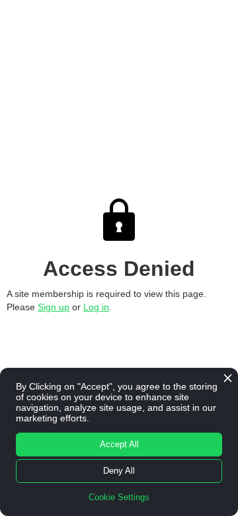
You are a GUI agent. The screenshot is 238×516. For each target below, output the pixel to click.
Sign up (53, 307)
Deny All (119, 471)
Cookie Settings (119, 497)
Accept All (119, 444)
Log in (96, 307)
